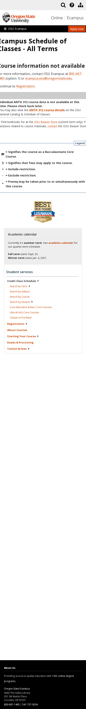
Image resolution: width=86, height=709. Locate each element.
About (17, 330)
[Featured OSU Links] (71, 5)
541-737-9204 (30, 704)
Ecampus (75, 17)
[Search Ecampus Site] (63, 5)
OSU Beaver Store (46, 122)
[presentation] (71, 5)
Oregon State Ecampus (17, 688)
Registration (25, 86)
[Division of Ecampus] (81, 5)
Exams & (20, 342)
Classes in (20, 317)
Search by (18, 286)
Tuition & (17, 348)
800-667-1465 (12, 704)
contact (52, 126)
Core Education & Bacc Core (31, 307)
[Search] (63, 5)
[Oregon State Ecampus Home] (65, 18)
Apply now (77, 29)
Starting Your (21, 336)
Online (57, 17)
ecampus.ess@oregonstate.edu (48, 78)
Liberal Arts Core (24, 312)
